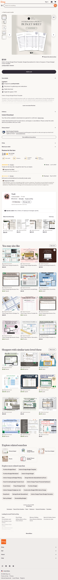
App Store (6, 562)
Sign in (46, 1)
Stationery (32, 509)
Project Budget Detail (20, 486)
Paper (26, 509)
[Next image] (53, 35)
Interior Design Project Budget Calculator (42, 494)
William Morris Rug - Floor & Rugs (21, 519)
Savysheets (7, 494)
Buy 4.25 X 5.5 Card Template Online (7, 528)
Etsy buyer (46, 176)
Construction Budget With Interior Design (36, 490)
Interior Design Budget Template (28, 470)
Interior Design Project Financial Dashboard (39, 482)
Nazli (13, 194)
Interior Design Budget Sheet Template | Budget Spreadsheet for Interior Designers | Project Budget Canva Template (28, 62)
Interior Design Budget (28, 474)
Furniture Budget (33, 486)
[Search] (55, 5)
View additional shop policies (29, 137)
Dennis (47, 164)
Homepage (9, 509)
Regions (22, 578)
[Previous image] (9, 35)
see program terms (20, 133)
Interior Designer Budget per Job (12, 490)
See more (52, 245)
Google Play (18, 562)
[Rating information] (12, 198)
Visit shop (51, 216)
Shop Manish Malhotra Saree (36, 519)
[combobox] (28, 5)
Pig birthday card (6, 519)
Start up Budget (8, 498)
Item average (11, 153)
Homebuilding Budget (21, 498)
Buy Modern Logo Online (6, 521)
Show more (52, 349)
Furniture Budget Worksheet (11, 474)
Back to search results (8, 12)
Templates (48, 509)
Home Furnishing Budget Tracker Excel (14, 482)
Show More (29, 533)
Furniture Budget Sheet (10, 470)
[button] (26, 202)
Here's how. (41, 118)
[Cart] (55, 2)
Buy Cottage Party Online (7, 525)
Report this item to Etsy (50, 56)
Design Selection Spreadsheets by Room (36, 478)
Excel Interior (7, 486)
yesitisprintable (5, 65)
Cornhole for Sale (48, 519)
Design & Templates (40, 509)
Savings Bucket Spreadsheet (20, 494)
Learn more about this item (29, 105)
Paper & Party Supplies (18, 509)
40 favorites (29, 506)
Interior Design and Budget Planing (13, 478)
